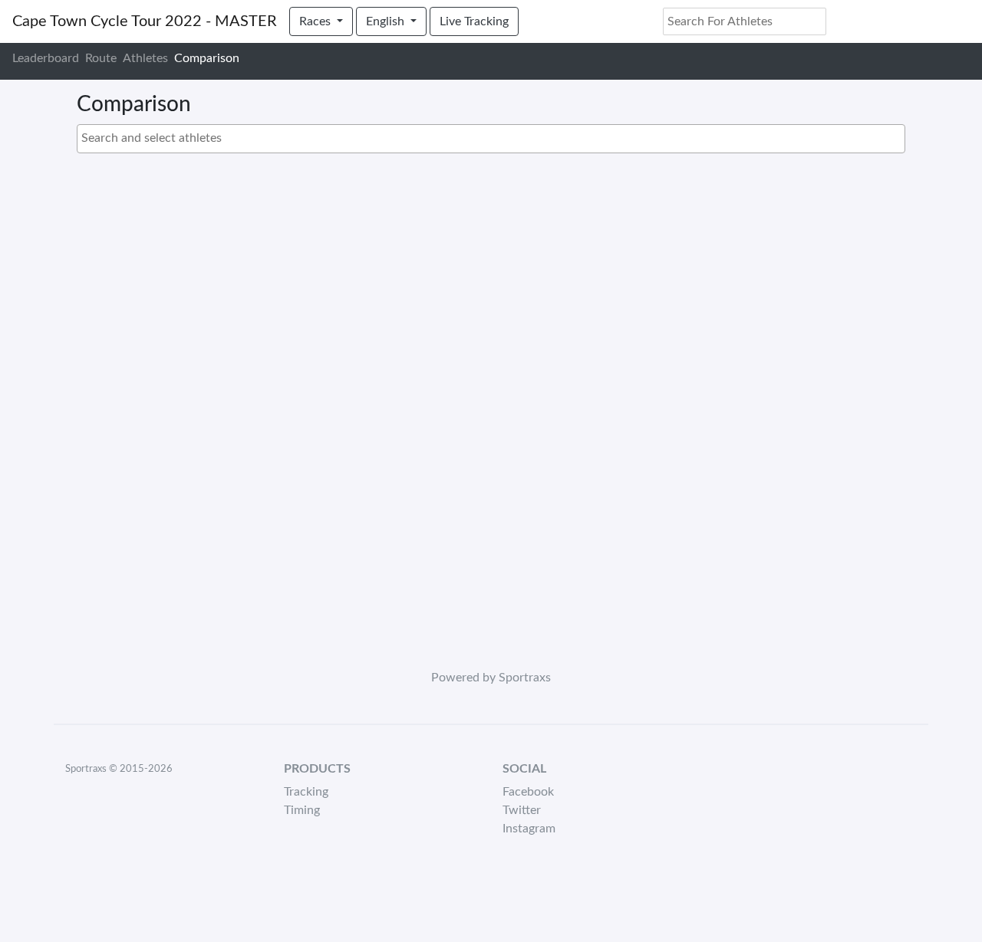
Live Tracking (474, 21)
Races (316, 21)
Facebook (528, 792)
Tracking (306, 792)
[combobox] (491, 138)
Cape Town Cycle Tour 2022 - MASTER (144, 21)
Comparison (206, 58)
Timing (302, 810)
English (386, 21)
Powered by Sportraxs (491, 677)
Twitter (522, 810)
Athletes (145, 58)
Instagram (529, 828)
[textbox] (494, 138)
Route (101, 58)
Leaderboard (45, 58)
